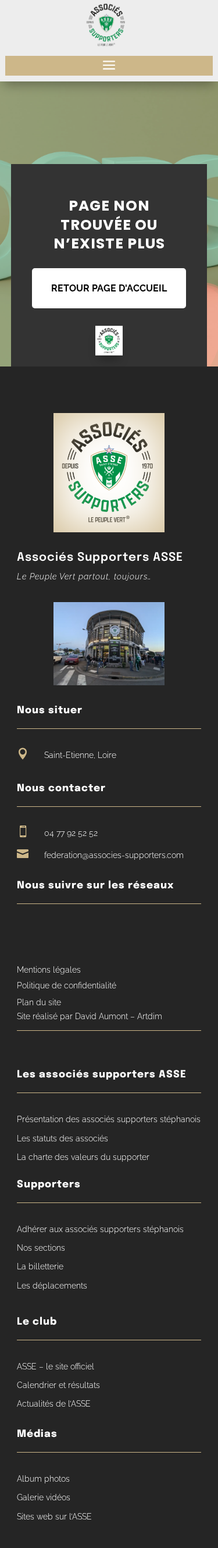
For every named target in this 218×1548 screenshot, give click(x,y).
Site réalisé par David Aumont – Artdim (89, 1016)
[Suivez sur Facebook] (25, 931)
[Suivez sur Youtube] (47, 931)
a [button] (109, 66)
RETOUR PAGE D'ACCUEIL (109, 288)
